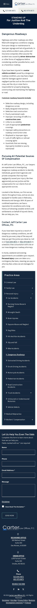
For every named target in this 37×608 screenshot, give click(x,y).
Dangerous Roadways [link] (16, 354)
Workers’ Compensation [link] (15, 419)
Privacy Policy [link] (23, 600)
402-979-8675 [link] (29, 10)
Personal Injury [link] (12, 293)
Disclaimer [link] (5, 600)
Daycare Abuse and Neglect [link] (18, 324)
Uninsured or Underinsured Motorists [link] (18, 400)
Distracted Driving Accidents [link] (19, 360)
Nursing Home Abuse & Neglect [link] (17, 305)
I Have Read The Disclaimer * (15, 507)
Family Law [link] (10, 288)
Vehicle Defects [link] (14, 407)
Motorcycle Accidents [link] (16, 372)
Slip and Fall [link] (12, 342)
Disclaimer (6, 501)
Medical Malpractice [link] (13, 414)
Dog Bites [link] (11, 330)
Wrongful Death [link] (14, 312)
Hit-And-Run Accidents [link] (16, 336)
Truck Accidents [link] (14, 393)
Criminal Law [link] (11, 282)
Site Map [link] (13, 600)
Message (5, 482)
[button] (6, 4)
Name (4, 447)
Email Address (8, 470)
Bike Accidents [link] (13, 348)
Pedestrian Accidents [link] (16, 378)
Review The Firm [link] (18, 584)
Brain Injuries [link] (13, 318)
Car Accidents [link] (13, 298)
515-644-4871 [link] (10, 10)
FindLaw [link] (28, 603)
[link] (24, 4)
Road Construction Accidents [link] (15, 385)
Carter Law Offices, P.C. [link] (17, 595)
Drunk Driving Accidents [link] (17, 366)
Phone (4, 459)
